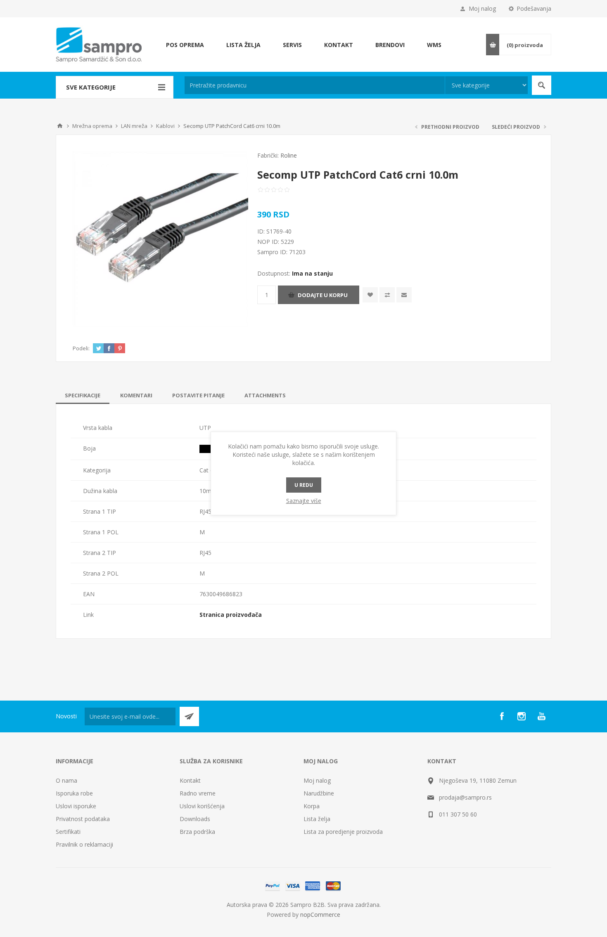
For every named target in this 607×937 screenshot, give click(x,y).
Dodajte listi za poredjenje (387, 294)
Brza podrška (197, 832)
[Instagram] (521, 716)
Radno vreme (198, 793)
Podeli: (81, 348)
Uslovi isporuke (76, 806)
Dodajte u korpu (323, 295)
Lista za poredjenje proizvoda (343, 832)
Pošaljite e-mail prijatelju (404, 294)
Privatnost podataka (83, 819)
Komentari (136, 395)
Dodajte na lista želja (370, 294)
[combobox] (315, 85)
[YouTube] (541, 716)
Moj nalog (482, 8)
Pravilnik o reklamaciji (84, 844)
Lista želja (317, 819)
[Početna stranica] (60, 125)
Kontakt (190, 780)
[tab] (82, 395)
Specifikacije (82, 395)
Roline (288, 155)
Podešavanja (534, 8)
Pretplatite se (189, 716)
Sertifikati (68, 832)
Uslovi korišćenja (202, 806)
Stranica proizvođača (230, 614)
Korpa (312, 806)
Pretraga (541, 85)
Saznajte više (303, 501)
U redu (303, 485)
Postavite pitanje (198, 395)
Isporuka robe (74, 793)
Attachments (265, 395)
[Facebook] (501, 716)
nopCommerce (320, 914)
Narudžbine (319, 793)
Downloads (195, 819)
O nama (66, 780)
